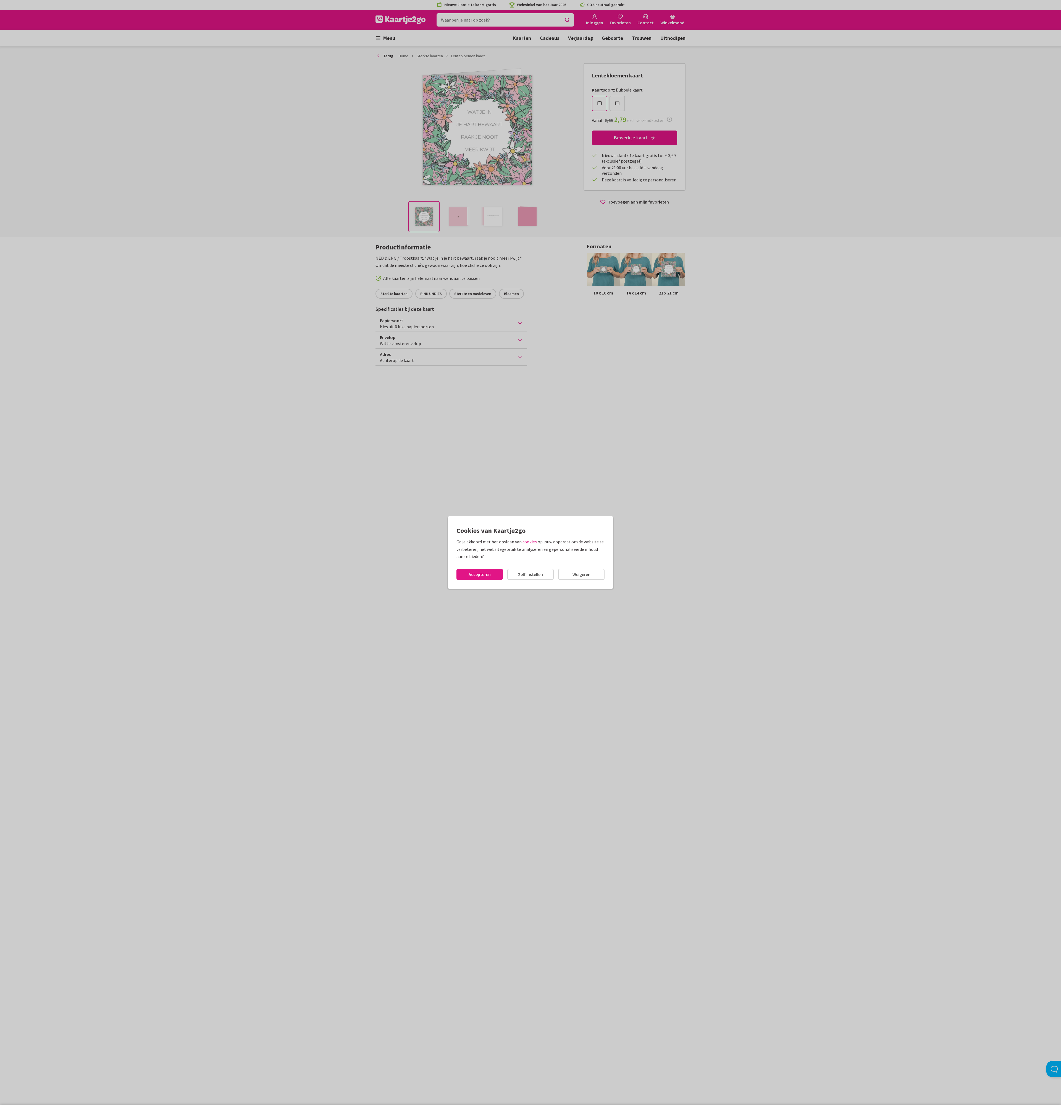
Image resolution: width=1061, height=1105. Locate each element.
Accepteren (480, 574)
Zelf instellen (530, 574)
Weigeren (581, 574)
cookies (529, 541)
